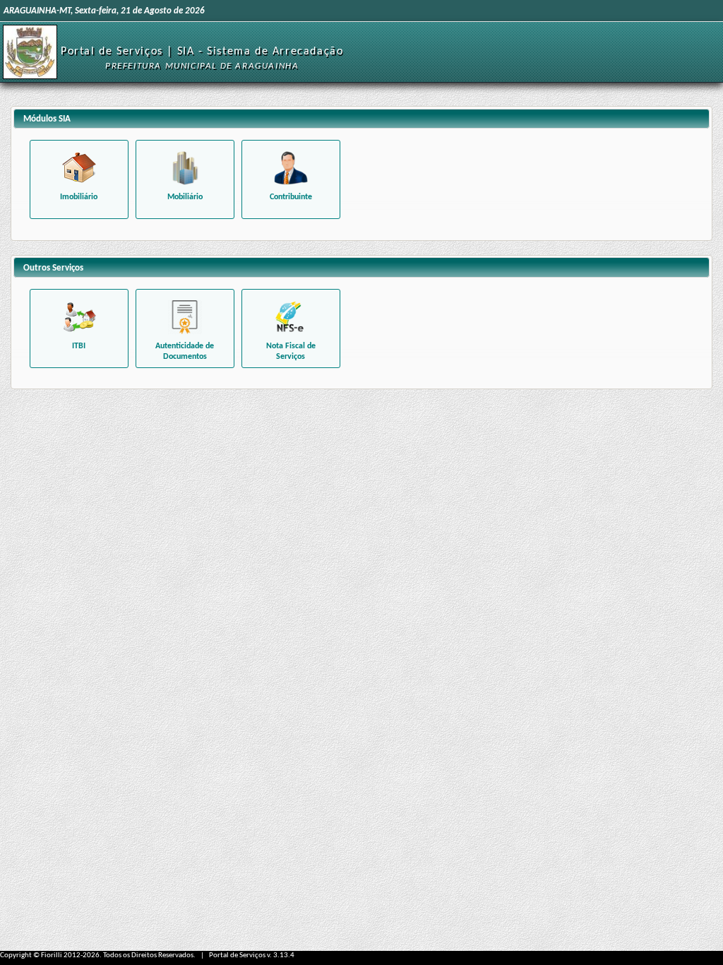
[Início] (30, 52)
